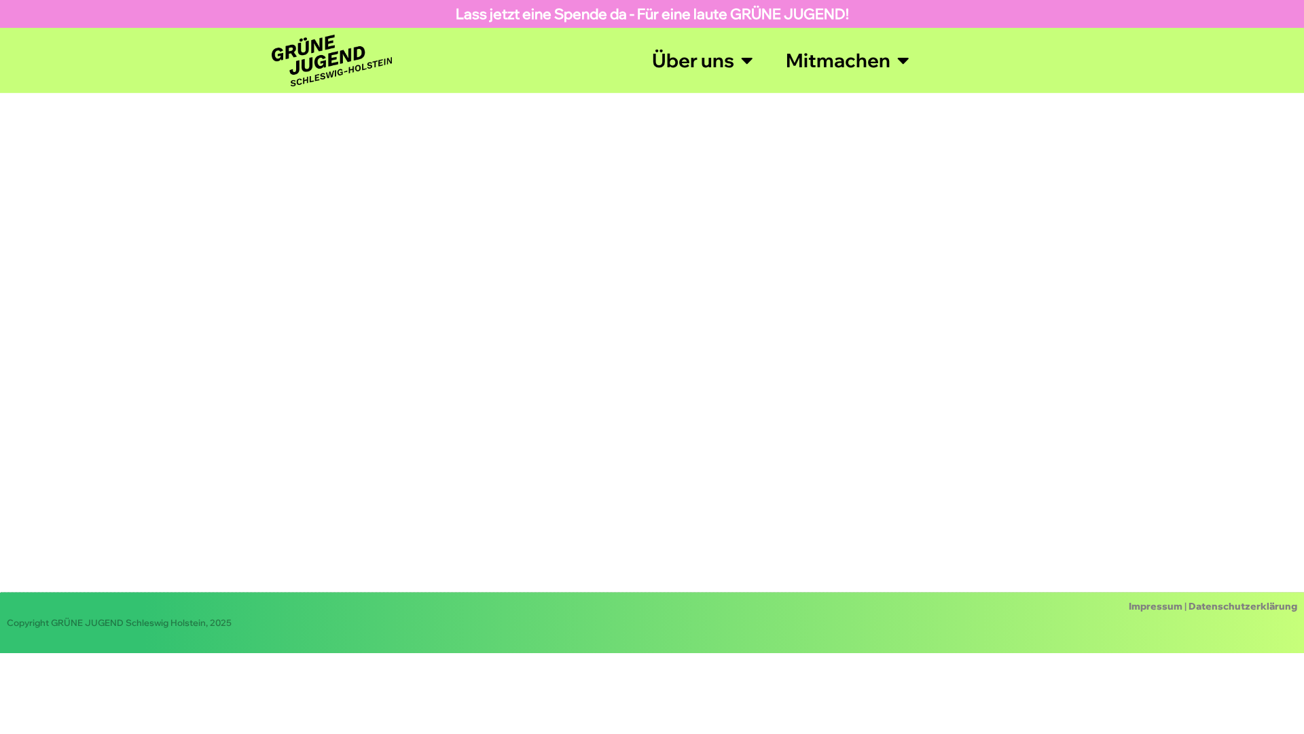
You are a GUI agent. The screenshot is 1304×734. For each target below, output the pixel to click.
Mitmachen (838, 60)
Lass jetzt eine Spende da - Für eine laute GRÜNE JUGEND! (652, 13)
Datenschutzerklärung (1243, 606)
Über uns (693, 60)
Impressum (1155, 606)
